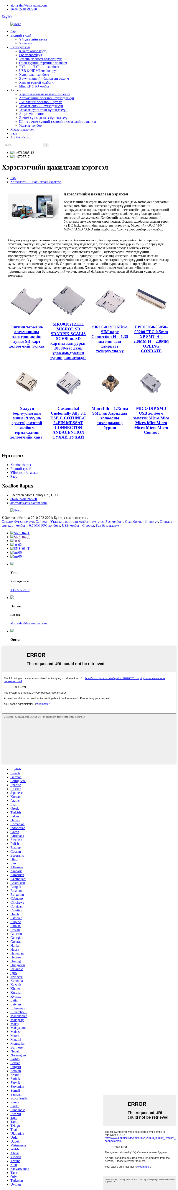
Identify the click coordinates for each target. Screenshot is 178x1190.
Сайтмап (42, 521)
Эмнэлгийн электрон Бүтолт (40, 102)
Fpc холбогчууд (30, 55)
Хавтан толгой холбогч (36, 82)
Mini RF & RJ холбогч (35, 86)
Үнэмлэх (25, 43)
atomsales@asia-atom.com (28, 5)
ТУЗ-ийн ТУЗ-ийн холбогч (39, 67)
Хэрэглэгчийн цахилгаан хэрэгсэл (44, 94)
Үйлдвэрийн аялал (33, 39)
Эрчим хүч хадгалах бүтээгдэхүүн (44, 117)
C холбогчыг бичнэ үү (141, 521)
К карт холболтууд (32, 51)
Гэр (13, 31)
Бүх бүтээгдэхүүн (109, 525)
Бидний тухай (20, 35)
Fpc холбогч (114, 521)
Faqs (13, 133)
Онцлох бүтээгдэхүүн (18, 521)
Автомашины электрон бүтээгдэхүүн (46, 98)
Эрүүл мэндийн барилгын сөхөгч (44, 78)
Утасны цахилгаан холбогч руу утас (77, 521)
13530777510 (20, 590)
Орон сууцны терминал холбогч (43, 63)
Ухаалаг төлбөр (30, 125)
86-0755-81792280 (23, 9)
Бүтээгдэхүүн (20, 47)
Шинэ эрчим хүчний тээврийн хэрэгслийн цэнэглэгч (58, 121)
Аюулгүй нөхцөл (31, 114)
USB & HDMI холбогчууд (38, 70)
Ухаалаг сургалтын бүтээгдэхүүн (43, 110)
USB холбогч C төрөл (78, 525)
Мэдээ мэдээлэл (22, 129)
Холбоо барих (20, 137)
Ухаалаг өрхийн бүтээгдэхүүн (41, 106)
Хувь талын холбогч (34, 74)
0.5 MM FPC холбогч (44, 525)
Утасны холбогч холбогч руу (40, 59)
